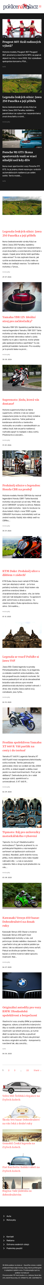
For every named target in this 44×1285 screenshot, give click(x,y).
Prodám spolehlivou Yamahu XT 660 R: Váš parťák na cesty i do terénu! (21, 746)
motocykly (6, 122)
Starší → (38, 1070)
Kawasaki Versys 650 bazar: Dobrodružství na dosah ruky (21, 921)
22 (27, 1070)
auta (4, 67)
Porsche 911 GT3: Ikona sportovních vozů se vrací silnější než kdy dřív (19, 156)
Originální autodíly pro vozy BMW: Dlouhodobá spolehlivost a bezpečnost (21, 1011)
